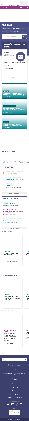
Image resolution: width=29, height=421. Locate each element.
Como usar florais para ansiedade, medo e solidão (12, 298)
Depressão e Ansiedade (9, 106)
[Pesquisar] (25, 360)
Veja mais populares (14, 193)
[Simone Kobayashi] (5, 156)
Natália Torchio (8, 127)
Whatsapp (15, 369)
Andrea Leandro (12, 305)
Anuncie (14, 391)
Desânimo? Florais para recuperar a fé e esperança (14, 94)
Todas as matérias (14, 228)
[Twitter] (12, 404)
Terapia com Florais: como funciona (12, 254)
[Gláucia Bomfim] (21, 156)
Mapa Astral (6, 7)
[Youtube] (21, 404)
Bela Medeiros (7, 96)
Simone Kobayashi (12, 261)
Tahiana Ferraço (13, 205)
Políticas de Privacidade (14, 397)
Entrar (15, 379)
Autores (14, 384)
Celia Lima (12, 214)
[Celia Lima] (13, 156)
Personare (14, 173)
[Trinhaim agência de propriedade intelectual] (14, 414)
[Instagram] (16, 404)
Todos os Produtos (14, 387)
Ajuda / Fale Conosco (15, 365)
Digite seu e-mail (9, 68)
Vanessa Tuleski (8, 112)
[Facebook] (8, 404)
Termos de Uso (14, 394)
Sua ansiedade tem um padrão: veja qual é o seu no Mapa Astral (14, 109)
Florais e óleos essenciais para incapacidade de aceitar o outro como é (10, 337)
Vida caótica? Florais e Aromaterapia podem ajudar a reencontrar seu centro (12, 212)
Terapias (6, 91)
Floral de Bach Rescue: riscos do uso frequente (13, 125)
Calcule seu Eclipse (18, 7)
